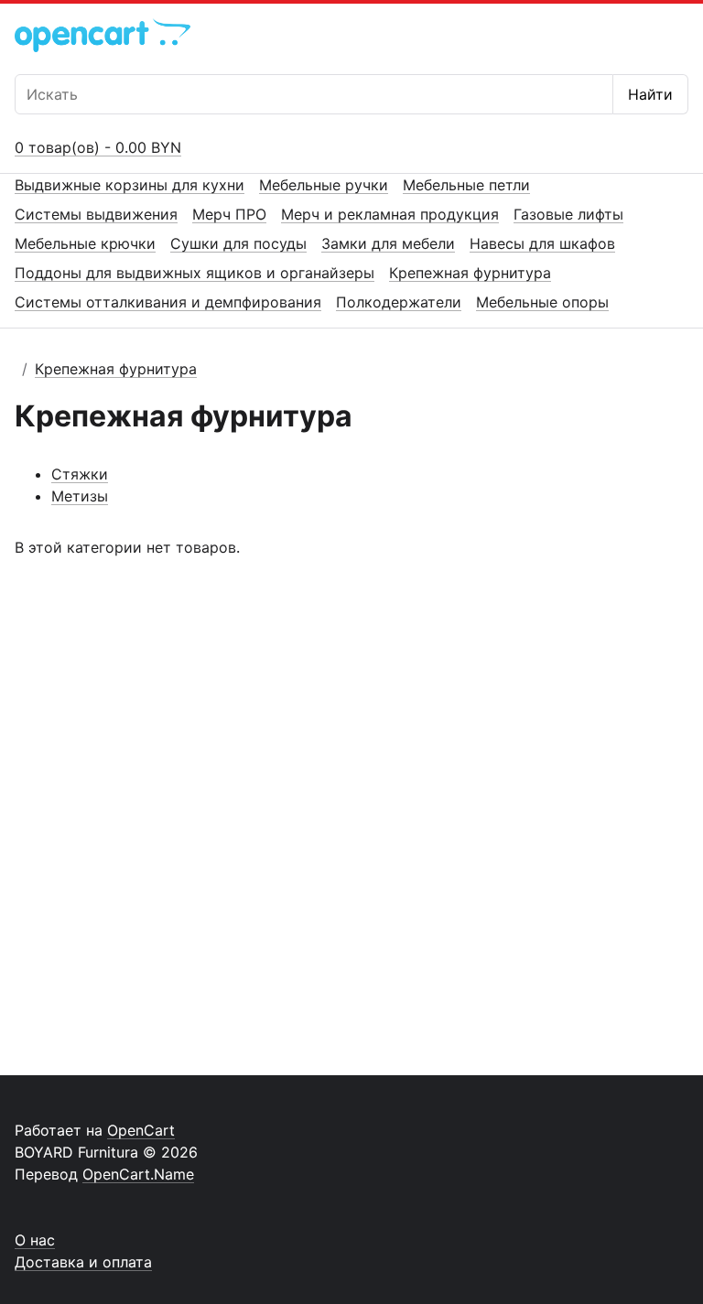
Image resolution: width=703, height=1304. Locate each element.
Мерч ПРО (229, 214)
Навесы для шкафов (542, 243)
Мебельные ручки (323, 185)
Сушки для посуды (238, 243)
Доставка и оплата (83, 1262)
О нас (35, 1240)
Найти (650, 94)
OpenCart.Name (138, 1174)
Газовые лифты (568, 214)
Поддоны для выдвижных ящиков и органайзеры (194, 273)
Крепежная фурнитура (470, 273)
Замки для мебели (388, 243)
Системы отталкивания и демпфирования (168, 302)
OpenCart (141, 1130)
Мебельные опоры (542, 302)
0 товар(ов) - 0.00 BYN (98, 147)
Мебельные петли (466, 185)
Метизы (79, 496)
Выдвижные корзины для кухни (129, 185)
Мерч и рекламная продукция (390, 214)
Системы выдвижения (96, 214)
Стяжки (79, 474)
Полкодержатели (398, 302)
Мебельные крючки (85, 243)
